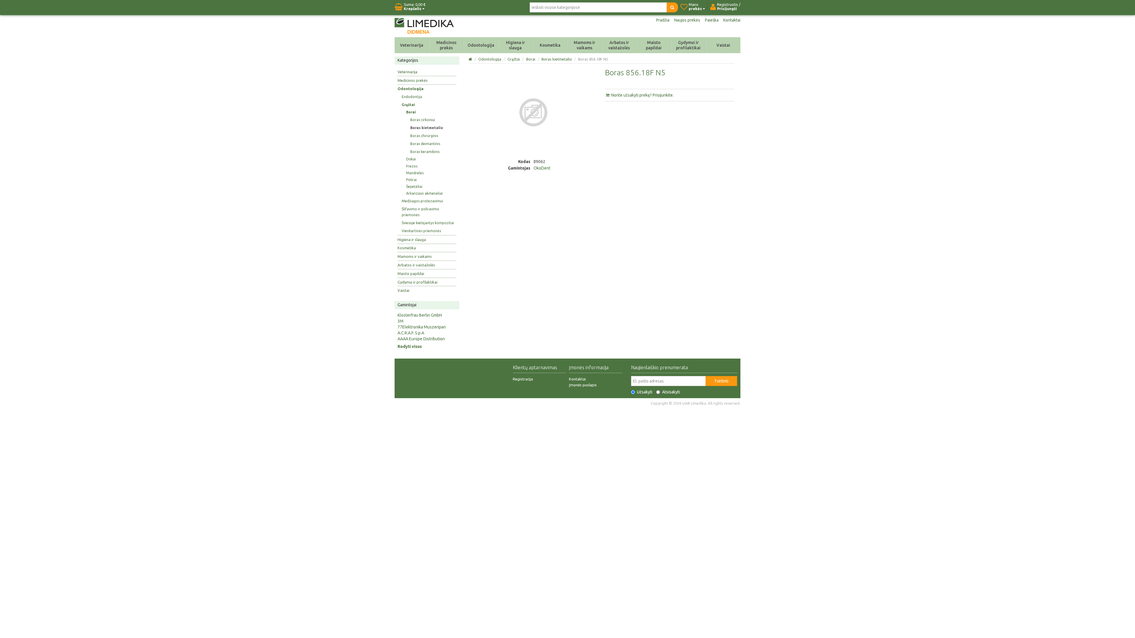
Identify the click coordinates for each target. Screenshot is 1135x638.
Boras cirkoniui (422, 120)
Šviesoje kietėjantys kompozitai (428, 223)
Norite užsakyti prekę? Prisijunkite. (642, 95)
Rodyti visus (410, 346)
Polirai (411, 180)
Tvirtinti (721, 381)
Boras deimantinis (425, 144)
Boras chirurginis (424, 136)
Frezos (411, 166)
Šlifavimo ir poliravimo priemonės (420, 212)
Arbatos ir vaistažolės (619, 45)
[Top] (470, 59)
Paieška (712, 20)
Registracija (523, 379)
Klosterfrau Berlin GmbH (420, 315)
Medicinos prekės (446, 45)
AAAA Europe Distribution (421, 338)
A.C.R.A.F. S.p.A (411, 333)
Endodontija (412, 97)
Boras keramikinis (425, 152)
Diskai (411, 159)
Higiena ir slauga (515, 45)
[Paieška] (672, 7)
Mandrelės (415, 173)
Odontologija (481, 45)
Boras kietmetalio (426, 128)
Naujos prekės (687, 20)
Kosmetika (550, 45)
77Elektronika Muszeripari (422, 327)
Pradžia (662, 20)
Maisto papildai (653, 45)
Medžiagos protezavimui (422, 201)
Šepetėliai (414, 186)
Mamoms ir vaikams (584, 45)
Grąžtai (408, 105)
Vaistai (723, 45)
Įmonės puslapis (583, 385)
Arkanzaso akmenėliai (424, 193)
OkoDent (542, 168)
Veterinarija (411, 45)
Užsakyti (644, 392)
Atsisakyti (671, 392)
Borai (411, 112)
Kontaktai (731, 20)
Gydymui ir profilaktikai (688, 45)
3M (400, 321)
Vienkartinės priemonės (421, 231)
